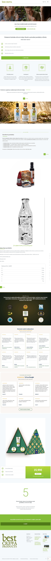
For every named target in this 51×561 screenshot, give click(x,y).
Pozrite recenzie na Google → (25, 409)
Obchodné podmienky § (24, 558)
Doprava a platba (15, 558)
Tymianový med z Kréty (17, 348)
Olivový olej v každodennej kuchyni (45, 540)
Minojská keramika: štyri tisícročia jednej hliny (38, 538)
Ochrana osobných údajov (34, 558)
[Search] (45, 2)
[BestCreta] (7, 2)
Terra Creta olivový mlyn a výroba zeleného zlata (46, 549)
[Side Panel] (48, 2)
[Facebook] (46, 559)
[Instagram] (48, 559)
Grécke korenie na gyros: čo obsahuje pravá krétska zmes (38, 543)
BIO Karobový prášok (29, 348)
